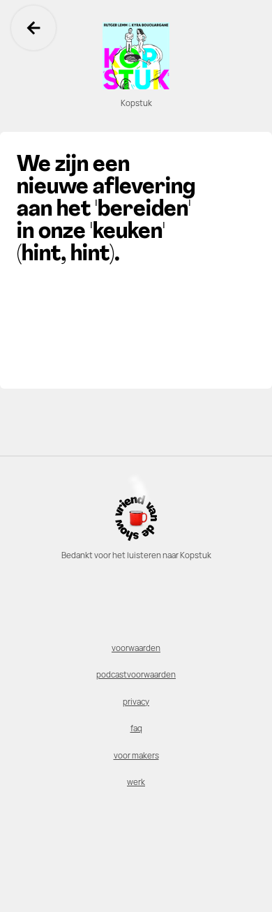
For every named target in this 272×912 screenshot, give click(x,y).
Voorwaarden (136, 648)
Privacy (136, 702)
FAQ (136, 728)
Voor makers (136, 755)
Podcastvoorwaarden (136, 674)
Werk (136, 782)
